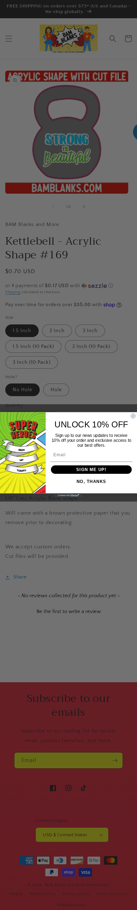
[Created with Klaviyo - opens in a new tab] (68, 495)
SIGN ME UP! (91, 469)
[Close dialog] (133, 416)
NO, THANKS (91, 481)
